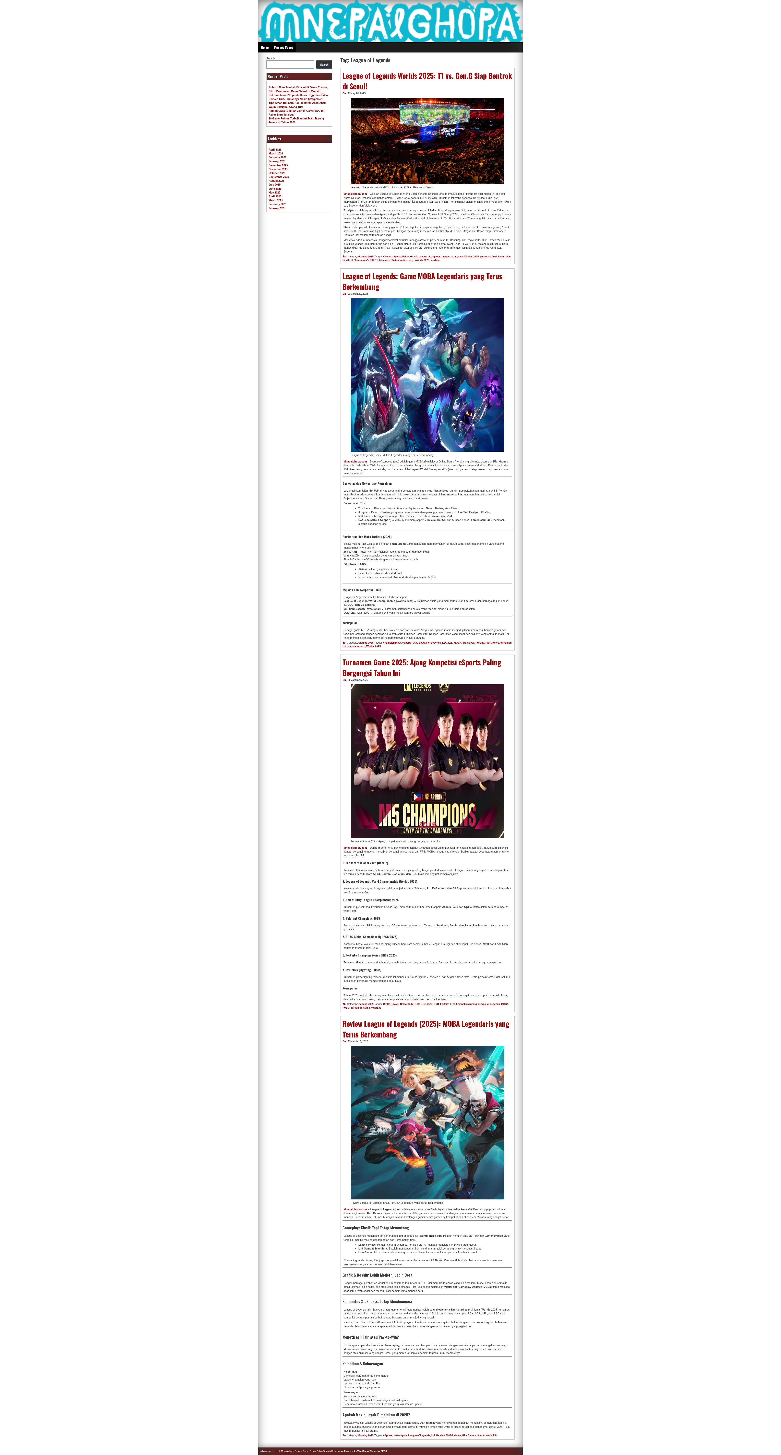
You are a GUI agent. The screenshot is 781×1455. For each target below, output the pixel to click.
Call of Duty (406, 1004)
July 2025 (274, 184)
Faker (405, 256)
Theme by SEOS (378, 1451)
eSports (396, 256)
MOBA (457, 642)
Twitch (395, 260)
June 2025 (275, 188)
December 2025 (278, 165)
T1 (376, 260)
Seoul (501, 256)
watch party (407, 260)
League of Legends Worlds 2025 (460, 256)
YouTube (435, 260)
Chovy (387, 256)
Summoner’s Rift (364, 260)
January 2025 (277, 208)
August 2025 (276, 180)
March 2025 (276, 200)
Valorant (376, 1007)
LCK (415, 642)
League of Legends (430, 256)
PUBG (346, 1007)
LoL (450, 642)
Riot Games (492, 642)
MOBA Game (453, 1435)
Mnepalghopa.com (355, 193)
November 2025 (278, 169)
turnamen (384, 260)
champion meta (392, 642)
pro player (468, 642)
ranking (480, 642)
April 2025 (275, 196)
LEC (444, 642)
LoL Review (438, 1435)
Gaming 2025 (366, 256)
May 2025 (274, 192)
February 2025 (277, 204)
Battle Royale (391, 1004)
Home (265, 47)
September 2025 (279, 176)
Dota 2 (418, 1004)
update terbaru (356, 646)
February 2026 (277, 157)
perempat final (488, 256)
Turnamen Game (360, 1007)
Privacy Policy (283, 47)
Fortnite (444, 1004)
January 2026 (277, 161)
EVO (436, 1004)
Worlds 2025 (422, 260)
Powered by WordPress (356, 1451)
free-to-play (400, 1435)
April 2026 (275, 149)
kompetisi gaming (466, 1004)
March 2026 (276, 153)
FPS (452, 1004)
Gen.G (413, 256)
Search (270, 58)
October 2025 (277, 173)
